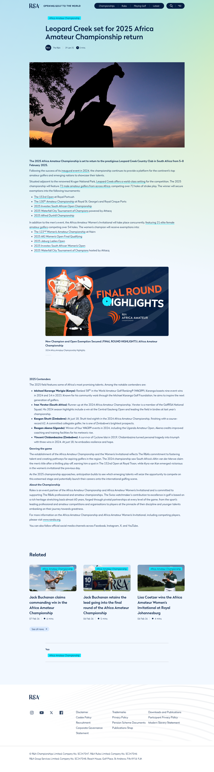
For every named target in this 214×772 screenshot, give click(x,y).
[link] (39, 629)
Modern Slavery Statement (164, 722)
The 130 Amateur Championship (54, 201)
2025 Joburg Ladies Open (49, 241)
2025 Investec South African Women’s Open (59, 245)
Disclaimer (82, 712)
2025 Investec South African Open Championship (63, 206)
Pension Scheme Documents (129, 722)
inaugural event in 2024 (75, 170)
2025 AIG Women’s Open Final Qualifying (58, 236)
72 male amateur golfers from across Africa (85, 186)
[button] (171, 6)
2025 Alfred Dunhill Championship (54, 215)
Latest (156, 6)
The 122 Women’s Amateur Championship (60, 231)
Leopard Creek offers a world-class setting (120, 181)
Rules (124, 6)
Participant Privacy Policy (163, 717)
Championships (107, 6)
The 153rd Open (44, 196)
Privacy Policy (120, 717)
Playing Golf (140, 6)
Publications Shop (122, 727)
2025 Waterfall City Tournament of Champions (61, 210)
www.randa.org (51, 519)
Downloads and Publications (164, 712)
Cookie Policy (83, 717)
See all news (38, 629)
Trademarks (119, 712)
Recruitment (83, 722)
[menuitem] (34, 5)
